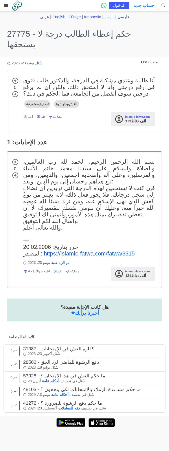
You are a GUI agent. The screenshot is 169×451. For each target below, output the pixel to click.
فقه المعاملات (69, 408)
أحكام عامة (50, 381)
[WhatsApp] (103, 5)
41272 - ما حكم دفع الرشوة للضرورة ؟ (62, 403)
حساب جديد (144, 5)
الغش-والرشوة (66, 104)
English (58, 17)
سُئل (38, 63)
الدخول (119, 5)
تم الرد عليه (60, 263)
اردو (109, 17)
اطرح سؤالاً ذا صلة (39, 271)
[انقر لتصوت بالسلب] (15, 94)
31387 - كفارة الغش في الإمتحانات (58, 348)
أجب (30, 116)
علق (43, 116)
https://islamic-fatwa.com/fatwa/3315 (89, 253)
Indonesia (92, 17)
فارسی (123, 17)
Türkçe (75, 17)
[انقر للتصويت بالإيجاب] (15, 80)
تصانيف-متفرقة (37, 104)
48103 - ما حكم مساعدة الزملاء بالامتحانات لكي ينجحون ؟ (82, 389)
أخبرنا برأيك (87, 313)
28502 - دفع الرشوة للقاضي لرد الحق (61, 362)
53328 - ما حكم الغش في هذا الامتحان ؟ (64, 376)
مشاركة (57, 116)
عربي (44, 17)
